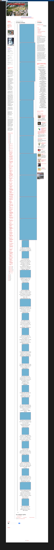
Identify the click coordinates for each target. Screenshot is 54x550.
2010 (9, 280)
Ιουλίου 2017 (10, 266)
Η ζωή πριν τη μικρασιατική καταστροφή (10, 241)
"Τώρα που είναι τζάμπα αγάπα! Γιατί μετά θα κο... (11, 197)
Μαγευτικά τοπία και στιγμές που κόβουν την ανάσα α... (11, 225)
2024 (9, 136)
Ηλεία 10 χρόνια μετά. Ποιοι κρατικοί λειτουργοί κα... (11, 154)
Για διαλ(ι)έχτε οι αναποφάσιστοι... (43, 168)
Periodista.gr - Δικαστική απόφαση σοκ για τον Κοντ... (11, 192)
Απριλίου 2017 (10, 269)
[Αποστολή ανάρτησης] (17, 512)
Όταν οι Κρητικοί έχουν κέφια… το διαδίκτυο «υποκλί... (11, 178)
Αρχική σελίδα (25, 517)
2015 (9, 275)
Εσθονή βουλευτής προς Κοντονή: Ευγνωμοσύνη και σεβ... (11, 162)
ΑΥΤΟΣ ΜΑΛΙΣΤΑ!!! (11, 166)
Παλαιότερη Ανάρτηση (31, 517)
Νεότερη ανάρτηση (18, 517)
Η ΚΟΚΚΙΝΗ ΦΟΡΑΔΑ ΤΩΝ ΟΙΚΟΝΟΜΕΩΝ (11, 174)
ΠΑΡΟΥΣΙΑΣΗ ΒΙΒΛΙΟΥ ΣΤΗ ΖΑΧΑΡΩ (11, 215)
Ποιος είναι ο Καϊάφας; (10, 223)
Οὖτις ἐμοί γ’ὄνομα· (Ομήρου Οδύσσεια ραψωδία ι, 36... (11, 256)
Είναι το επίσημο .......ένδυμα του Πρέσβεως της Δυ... (11, 159)
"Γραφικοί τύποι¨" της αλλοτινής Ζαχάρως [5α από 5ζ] (43, 143)
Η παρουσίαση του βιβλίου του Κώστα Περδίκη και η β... (11, 199)
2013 (9, 277)
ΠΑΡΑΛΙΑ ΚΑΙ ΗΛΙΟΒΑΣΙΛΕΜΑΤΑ (41, 31)
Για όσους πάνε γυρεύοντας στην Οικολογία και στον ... (11, 221)
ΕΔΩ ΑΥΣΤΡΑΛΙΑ (40, 32)
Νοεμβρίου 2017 (11, 145)
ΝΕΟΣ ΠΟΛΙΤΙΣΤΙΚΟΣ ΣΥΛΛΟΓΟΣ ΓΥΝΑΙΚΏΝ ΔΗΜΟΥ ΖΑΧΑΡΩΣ (43, 160)
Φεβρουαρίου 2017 (11, 271)
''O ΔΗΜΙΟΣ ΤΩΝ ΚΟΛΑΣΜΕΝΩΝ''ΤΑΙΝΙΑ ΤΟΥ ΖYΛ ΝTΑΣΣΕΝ (11, 213)
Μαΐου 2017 (10, 268)
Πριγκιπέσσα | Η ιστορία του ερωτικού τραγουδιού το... (11, 259)
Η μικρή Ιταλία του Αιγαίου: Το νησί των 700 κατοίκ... (11, 205)
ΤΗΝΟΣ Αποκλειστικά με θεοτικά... (11, 207)
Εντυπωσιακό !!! (10, 237)
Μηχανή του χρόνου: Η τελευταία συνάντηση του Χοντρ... (11, 202)
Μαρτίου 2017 (10, 270)
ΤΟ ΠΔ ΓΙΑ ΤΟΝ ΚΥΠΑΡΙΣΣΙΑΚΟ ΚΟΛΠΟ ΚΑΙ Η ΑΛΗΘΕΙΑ (11, 253)
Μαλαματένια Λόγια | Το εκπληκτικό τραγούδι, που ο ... (11, 218)
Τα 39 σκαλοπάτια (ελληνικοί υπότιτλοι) (11, 249)
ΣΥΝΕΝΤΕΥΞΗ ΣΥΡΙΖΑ (43, 149)
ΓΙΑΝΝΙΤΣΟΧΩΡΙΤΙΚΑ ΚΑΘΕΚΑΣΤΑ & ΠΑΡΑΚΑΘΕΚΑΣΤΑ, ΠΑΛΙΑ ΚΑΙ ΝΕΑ (43, 116)
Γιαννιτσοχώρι (16, 4)
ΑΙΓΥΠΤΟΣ (39, 30)
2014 (9, 276)
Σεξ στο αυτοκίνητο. (11, 257)
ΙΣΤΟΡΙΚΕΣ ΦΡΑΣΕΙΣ (10, 210)
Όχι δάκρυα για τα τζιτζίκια (11, 264)
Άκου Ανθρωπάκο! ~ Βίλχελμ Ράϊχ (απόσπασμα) (11, 157)
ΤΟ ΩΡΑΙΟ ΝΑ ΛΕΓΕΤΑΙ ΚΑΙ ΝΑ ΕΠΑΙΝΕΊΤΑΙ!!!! (11, 239)
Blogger (28, 540)
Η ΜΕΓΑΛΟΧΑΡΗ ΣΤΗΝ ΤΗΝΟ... (11, 209)
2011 (9, 279)
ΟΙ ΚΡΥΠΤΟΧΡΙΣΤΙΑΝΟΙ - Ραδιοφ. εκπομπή (11, 244)
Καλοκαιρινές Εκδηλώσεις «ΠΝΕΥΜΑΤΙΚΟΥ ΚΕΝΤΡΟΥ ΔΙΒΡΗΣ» (11, 228)
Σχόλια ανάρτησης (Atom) (22, 518)
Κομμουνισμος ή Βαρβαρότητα (11, 152)
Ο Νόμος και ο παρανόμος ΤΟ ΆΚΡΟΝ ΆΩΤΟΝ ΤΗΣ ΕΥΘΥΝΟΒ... (11, 189)
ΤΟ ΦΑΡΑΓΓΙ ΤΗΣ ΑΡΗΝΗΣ (11, 180)
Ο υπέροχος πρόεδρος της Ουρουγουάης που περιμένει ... (11, 262)
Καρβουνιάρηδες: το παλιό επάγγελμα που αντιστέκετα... (11, 195)
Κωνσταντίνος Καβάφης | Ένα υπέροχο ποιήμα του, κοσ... (11, 235)
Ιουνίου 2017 (10, 267)
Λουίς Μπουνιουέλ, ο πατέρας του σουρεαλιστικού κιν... (11, 246)
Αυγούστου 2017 (11, 150)
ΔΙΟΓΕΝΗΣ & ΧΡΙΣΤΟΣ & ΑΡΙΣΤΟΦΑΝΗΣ (43, 122)
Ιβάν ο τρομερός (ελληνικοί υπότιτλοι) (11, 184)
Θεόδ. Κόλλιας (10, 25)
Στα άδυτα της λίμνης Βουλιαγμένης (11, 168)
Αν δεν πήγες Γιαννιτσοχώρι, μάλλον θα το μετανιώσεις (11, 233)
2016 (9, 274)
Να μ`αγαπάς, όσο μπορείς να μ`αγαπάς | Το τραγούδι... (11, 186)
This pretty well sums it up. (10, 230)
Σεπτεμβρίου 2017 (11, 148)
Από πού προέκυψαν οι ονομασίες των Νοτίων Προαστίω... (11, 171)
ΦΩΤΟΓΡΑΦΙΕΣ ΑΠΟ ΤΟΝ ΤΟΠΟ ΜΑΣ (11, 176)
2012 (9, 278)
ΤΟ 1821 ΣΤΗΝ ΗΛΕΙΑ (43, 163)
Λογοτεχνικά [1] (39, 33)
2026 (9, 134)
